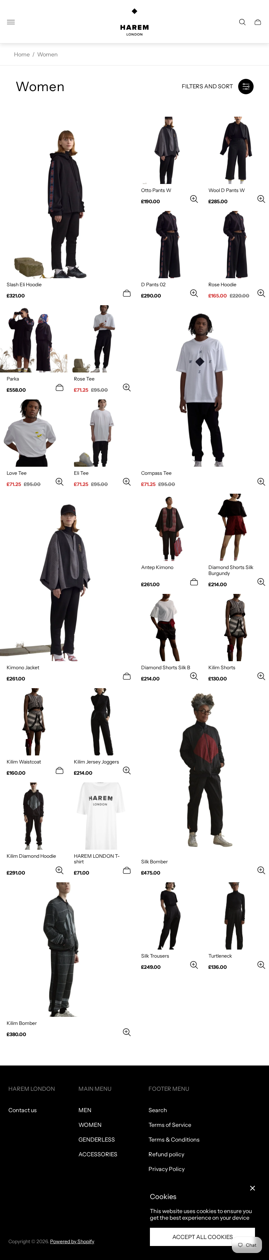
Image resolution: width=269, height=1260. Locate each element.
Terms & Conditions (174, 1139)
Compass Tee (156, 473)
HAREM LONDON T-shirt (97, 858)
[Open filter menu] (246, 86)
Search (158, 1110)
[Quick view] (126, 293)
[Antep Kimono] (168, 527)
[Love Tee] (33, 433)
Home (22, 54)
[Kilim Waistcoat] (33, 721)
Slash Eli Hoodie (24, 284)
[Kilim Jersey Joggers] (100, 721)
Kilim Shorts (221, 667)
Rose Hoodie (222, 284)
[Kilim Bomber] (67, 949)
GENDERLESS (96, 1139)
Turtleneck (220, 956)
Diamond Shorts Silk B (165, 667)
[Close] (252, 1188)
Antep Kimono (157, 567)
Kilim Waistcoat (24, 762)
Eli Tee (81, 473)
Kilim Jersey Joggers (96, 762)
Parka (13, 379)
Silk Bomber (154, 861)
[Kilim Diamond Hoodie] (33, 816)
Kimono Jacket (23, 667)
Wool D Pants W (226, 190)
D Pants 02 (153, 284)
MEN (84, 1110)
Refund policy (166, 1154)
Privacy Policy (167, 1168)
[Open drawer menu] (11, 22)
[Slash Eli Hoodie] (67, 197)
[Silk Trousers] (168, 916)
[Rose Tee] (100, 338)
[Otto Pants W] (168, 150)
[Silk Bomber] (201, 771)
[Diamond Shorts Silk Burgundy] (235, 527)
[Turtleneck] (235, 916)
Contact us (22, 1110)
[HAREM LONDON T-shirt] (100, 816)
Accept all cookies (202, 1236)
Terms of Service (170, 1124)
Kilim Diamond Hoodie (31, 856)
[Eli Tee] (100, 433)
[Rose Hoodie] (235, 244)
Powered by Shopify (72, 1241)
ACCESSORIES (97, 1154)
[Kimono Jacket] (67, 577)
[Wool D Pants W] (235, 150)
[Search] (242, 22)
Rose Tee (84, 379)
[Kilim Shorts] (235, 627)
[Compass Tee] (201, 386)
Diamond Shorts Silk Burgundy (230, 570)
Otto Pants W (156, 190)
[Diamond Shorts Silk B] (168, 627)
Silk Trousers (155, 956)
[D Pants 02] (168, 244)
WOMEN (90, 1124)
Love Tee (17, 473)
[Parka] (33, 338)
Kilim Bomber (22, 1023)
